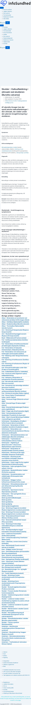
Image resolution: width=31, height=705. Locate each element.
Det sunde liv (6, 13)
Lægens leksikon (7, 11)
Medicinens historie (8, 17)
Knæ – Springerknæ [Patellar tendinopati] (15, 559)
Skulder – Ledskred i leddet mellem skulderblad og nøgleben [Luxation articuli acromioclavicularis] (15, 600)
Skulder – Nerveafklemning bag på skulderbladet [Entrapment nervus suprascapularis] (13, 614)
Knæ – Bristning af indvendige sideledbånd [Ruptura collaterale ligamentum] (12, 525)
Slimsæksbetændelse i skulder (9, 147)
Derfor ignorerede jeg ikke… (11, 310)
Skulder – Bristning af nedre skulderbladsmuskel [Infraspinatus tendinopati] (13, 577)
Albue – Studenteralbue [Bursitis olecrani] (15, 324)
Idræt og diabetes (7, 502)
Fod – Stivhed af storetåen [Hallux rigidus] (15, 393)
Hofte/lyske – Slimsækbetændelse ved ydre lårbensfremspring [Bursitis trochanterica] (14, 486)
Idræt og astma (6, 500)
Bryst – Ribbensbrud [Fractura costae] (14, 338)
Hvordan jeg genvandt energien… (13, 313)
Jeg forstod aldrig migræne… (11, 305)
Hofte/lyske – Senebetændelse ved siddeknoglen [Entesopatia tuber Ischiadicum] (13, 476)
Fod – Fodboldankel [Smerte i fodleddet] (15, 371)
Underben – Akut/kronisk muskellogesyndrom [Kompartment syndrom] (13, 628)
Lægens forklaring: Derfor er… (11, 303)
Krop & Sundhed (7, 32)
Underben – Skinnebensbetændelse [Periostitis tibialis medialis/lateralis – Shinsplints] (14, 638)
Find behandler (7, 15)
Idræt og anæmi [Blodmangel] (11, 498)
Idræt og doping (7, 504)
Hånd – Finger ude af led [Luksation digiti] (15, 411)
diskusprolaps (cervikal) (22, 152)
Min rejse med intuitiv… (9, 296)
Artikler (5, 34)
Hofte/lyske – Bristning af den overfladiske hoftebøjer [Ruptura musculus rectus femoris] (12, 458)
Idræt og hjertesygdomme (10, 506)
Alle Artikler (6, 18)
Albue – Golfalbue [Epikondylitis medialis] (15, 322)
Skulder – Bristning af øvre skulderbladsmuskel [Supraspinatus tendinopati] (13, 583)
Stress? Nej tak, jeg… (9, 293)
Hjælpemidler (6, 41)
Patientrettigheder (7, 38)
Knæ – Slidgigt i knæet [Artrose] (12, 549)
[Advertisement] (15, 65)
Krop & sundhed (7, 9)
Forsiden (5, 27)
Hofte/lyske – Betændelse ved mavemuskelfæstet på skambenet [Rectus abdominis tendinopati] (15, 431)
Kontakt (5, 43)
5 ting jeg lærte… (7, 298)
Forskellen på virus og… (9, 301)
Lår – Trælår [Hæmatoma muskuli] (13, 573)
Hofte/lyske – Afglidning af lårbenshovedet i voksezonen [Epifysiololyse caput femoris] (11, 444)
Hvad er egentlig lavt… (9, 308)
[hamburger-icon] (2, 8)
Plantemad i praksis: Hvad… (11, 291)
